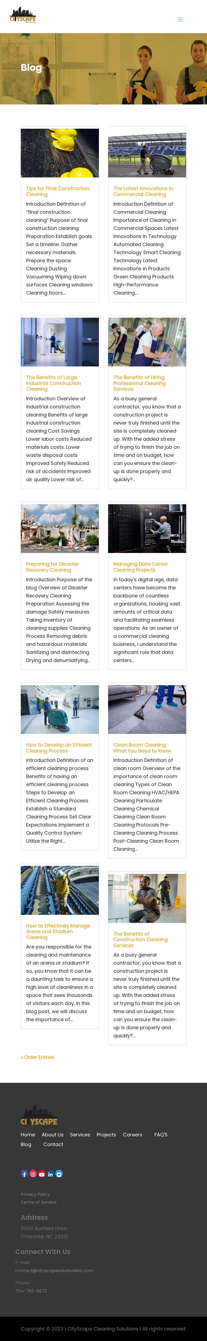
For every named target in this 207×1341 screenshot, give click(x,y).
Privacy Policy (35, 1194)
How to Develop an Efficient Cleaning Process (59, 747)
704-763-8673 (31, 1291)
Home (28, 1134)
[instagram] (33, 1173)
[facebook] (24, 1173)
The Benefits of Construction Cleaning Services (140, 939)
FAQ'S (161, 1134)
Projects (107, 1134)
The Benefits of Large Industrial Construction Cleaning (53, 383)
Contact (53, 1144)
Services (80, 1134)
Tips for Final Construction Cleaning (57, 191)
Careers (132, 1134)
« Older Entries (37, 1057)
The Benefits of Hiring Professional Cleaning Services (139, 383)
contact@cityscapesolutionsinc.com (54, 1271)
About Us (53, 1134)
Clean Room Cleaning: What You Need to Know (142, 747)
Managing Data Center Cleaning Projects (140, 567)
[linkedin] (50, 1173)
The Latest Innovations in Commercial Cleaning (143, 191)
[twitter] (59, 1173)
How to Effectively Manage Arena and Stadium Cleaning (58, 931)
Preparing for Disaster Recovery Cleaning (52, 567)
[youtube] (42, 1173)
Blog (26, 1144)
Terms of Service (39, 1202)
